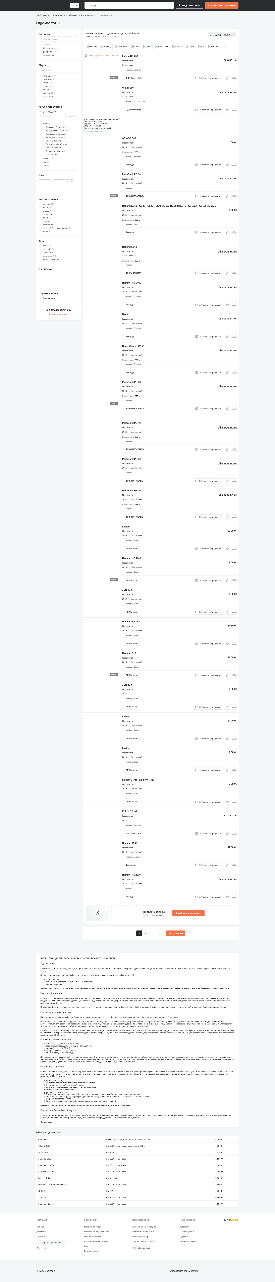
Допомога (41, 1231)
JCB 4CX (127, 590)
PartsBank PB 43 (131, 382)
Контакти (41, 1236)
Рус (44, 1248)
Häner (125, 314)
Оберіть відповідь (95, 131)
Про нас (40, 1227)
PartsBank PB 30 (131, 174)
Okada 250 (128, 88)
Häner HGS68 (129, 247)
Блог (86, 1246)
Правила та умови (92, 1227)
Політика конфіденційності (96, 1231)
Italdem (126, 526)
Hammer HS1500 (131, 621)
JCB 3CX (127, 685)
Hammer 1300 (129, 843)
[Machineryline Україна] (52, 5)
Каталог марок (91, 1251)
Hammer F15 (129, 653)
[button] (227, 78)
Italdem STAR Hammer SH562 (138, 780)
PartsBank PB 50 (131, 459)
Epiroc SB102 (129, 811)
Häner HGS (43, 1139)
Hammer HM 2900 (131, 283)
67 (160, 933)
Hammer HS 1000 (131, 558)
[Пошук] (87, 5)
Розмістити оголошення (188, 913)
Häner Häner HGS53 (133, 346)
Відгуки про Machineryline (96, 1241)
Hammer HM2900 (131, 875)
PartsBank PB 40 (131, 423)
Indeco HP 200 (130, 56)
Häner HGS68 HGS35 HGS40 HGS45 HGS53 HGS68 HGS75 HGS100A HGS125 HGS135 (169, 206)
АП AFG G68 (129, 138)
